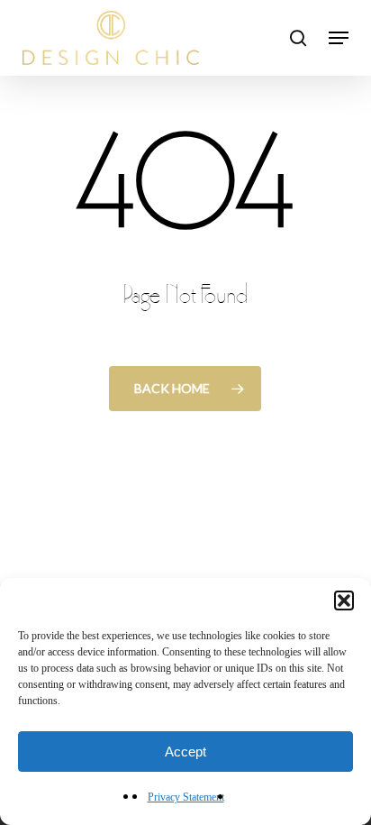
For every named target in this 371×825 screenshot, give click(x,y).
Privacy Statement (186, 797)
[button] (344, 600)
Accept (185, 751)
